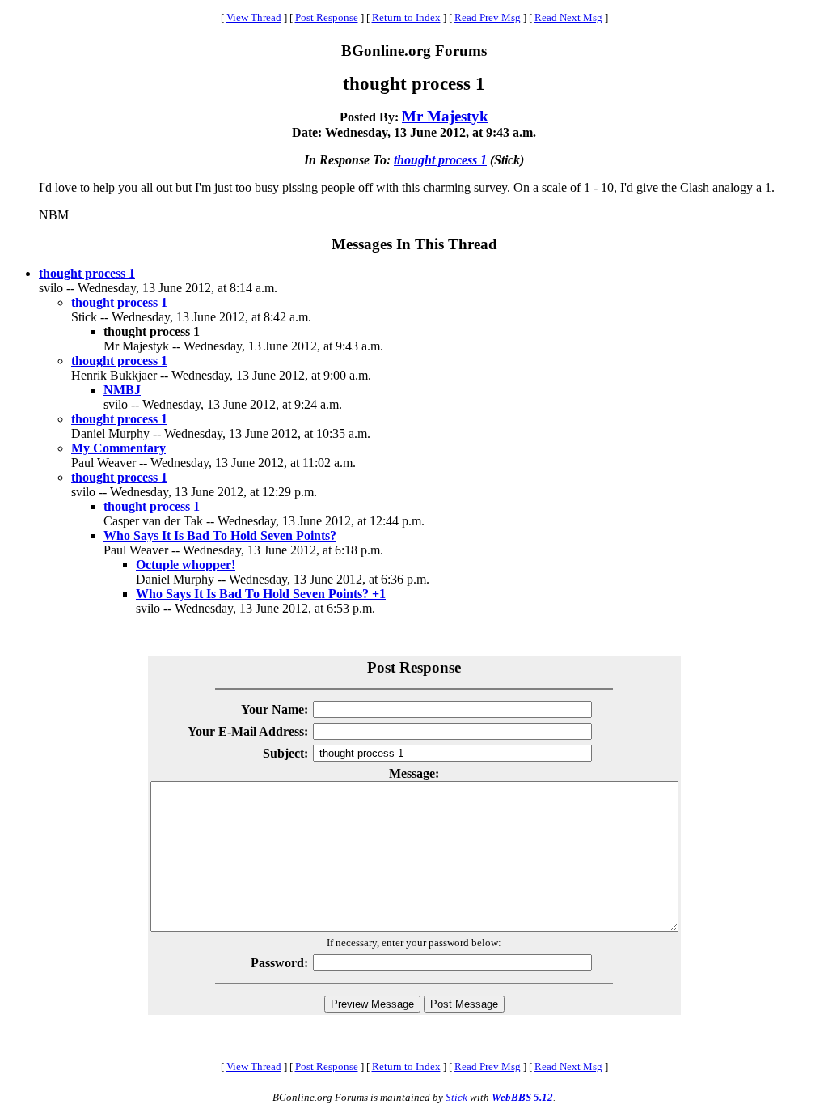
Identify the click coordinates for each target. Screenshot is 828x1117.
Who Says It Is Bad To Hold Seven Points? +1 (261, 594)
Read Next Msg (568, 17)
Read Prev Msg (487, 17)
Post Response (326, 17)
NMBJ (122, 390)
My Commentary (118, 448)
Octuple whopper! (185, 564)
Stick (456, 1097)
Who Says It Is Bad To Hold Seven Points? (220, 535)
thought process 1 (440, 160)
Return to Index (406, 17)
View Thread (253, 17)
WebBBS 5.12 (522, 1097)
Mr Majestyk (445, 116)
